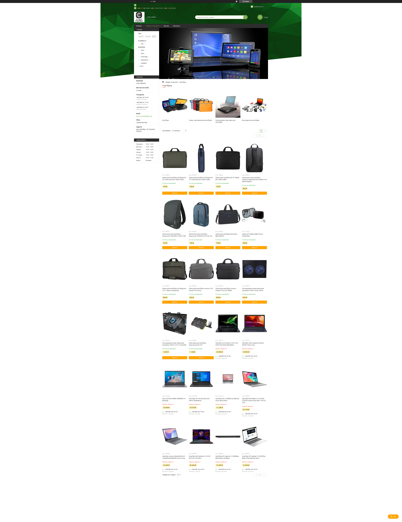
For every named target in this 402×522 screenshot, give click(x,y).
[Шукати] (245, 17)
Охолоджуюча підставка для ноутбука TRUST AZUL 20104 (253, 289)
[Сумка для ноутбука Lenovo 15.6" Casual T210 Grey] (201, 269)
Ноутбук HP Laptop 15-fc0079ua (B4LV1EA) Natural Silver (253, 457)
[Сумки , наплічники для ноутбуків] (201, 105)
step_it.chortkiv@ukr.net (144, 116)
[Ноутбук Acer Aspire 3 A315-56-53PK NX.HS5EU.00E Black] (227, 323)
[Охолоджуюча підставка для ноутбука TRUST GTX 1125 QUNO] (174, 323)
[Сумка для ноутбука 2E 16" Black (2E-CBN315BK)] (227, 158)
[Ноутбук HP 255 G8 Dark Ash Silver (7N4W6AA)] (201, 379)
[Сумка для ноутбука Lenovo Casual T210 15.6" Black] (227, 269)
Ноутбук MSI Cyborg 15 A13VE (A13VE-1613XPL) (199, 457)
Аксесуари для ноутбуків (250, 120)
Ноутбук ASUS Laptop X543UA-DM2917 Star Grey (253, 344)
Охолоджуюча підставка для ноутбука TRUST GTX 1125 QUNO (174, 344)
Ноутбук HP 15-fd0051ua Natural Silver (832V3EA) (227, 399)
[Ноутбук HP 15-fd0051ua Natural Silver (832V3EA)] (227, 379)
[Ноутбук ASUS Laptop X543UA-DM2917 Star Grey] (254, 323)
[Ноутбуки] (174, 105)
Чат (395, 516)
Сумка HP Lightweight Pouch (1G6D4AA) (252, 235)
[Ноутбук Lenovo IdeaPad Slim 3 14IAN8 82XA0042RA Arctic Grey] (174, 436)
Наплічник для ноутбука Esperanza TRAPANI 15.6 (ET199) (174, 235)
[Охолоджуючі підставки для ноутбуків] (227, 105)
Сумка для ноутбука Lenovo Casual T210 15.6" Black (225, 289)
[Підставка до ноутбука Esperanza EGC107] (201, 323)
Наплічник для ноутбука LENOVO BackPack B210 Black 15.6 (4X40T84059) (254, 179)
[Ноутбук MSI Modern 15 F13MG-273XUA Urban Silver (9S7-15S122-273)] (254, 379)
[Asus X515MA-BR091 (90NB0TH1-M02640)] (174, 379)
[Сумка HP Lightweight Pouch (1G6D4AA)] (254, 214)
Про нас (166, 26)
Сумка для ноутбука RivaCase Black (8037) (226, 235)
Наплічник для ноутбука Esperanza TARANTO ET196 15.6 (200, 235)
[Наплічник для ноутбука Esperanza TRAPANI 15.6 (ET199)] (174, 214)
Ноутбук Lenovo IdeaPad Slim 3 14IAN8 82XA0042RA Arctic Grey (173, 457)
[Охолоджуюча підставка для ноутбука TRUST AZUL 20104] (254, 269)
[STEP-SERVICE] (139, 17)
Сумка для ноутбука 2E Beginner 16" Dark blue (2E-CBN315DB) (201, 178)
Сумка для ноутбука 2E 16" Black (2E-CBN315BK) (227, 178)
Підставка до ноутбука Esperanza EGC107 (197, 344)
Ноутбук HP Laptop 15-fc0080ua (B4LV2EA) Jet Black (227, 457)
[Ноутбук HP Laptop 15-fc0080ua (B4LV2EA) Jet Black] (227, 436)
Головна (139, 26)
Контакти (176, 26)
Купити (174, 193)
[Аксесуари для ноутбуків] (254, 105)
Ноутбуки (165, 120)
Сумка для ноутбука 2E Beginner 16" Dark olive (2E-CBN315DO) (174, 178)
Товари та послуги (152, 26)
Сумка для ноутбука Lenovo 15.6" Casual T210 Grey (201, 289)
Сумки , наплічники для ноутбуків (200, 120)
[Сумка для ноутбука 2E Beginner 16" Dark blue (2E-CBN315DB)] (201, 158)
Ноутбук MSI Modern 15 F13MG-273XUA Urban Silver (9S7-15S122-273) (254, 400)
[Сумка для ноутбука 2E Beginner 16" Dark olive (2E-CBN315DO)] (174, 158)
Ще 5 (141, 66)
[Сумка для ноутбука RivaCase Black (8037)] (227, 214)
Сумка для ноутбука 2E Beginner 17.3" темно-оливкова (174, 289)
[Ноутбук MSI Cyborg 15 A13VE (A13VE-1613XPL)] (201, 436)
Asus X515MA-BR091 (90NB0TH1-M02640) (174, 399)
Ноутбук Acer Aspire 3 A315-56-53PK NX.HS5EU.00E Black (226, 344)
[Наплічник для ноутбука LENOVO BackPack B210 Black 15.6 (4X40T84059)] (254, 158)
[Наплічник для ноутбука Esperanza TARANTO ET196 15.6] (201, 214)
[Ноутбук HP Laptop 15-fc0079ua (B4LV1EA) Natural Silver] (254, 436)
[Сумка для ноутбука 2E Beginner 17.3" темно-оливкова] (174, 269)
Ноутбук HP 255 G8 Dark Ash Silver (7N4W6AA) (199, 399)
